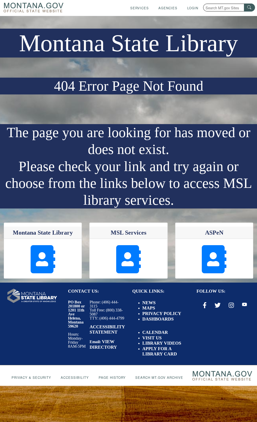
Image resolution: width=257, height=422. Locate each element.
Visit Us (152, 337)
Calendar (155, 332)
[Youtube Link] (244, 305)
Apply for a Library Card (159, 351)
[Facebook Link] (205, 305)
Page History (112, 377)
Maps (148, 307)
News (149, 302)
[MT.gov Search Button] (249, 8)
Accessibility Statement (107, 329)
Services (139, 8)
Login (192, 8)
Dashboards (158, 319)
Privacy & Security (31, 377)
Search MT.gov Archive (159, 377)
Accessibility (75, 377)
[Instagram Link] (231, 305)
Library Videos (161, 343)
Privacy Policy (161, 313)
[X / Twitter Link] (218, 305)
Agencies (167, 8)
